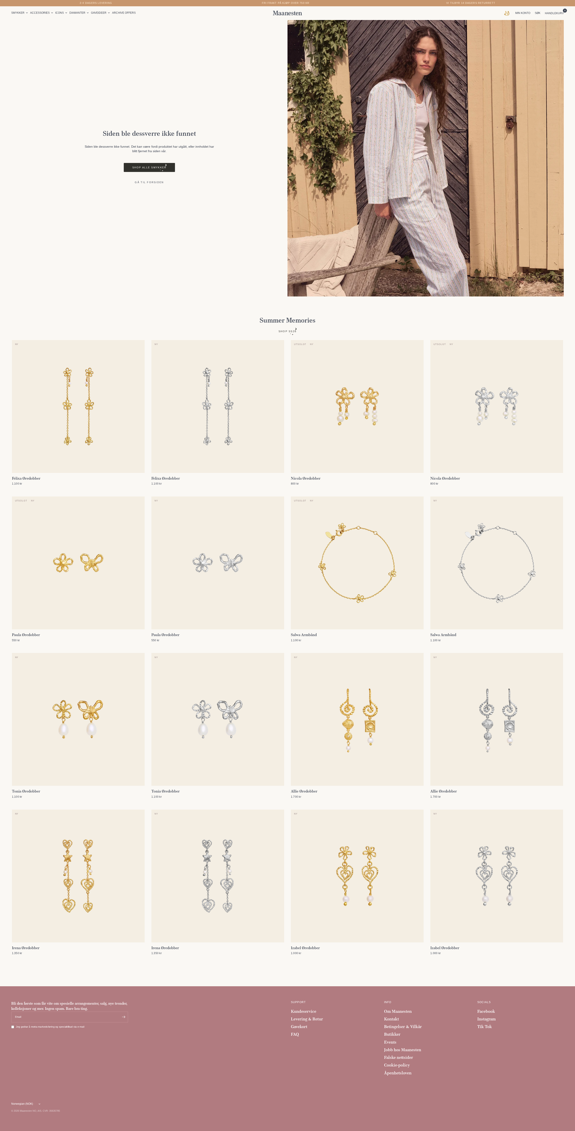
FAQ (295, 1034)
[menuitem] (20, 13)
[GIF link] (508, 13)
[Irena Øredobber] (78, 876)
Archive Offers (124, 12)
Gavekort (299, 1026)
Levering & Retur (307, 1019)
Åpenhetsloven (397, 1072)
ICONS (59, 12)
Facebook (486, 1011)
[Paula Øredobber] (78, 562)
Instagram (486, 1019)
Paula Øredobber (26, 634)
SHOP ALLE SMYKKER (149, 167)
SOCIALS (484, 1002)
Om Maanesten (398, 1011)
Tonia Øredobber (26, 791)
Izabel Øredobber (305, 948)
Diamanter (77, 12)
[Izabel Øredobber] (357, 876)
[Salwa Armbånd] (357, 562)
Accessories (40, 12)
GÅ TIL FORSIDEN (149, 182)
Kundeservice (303, 1011)
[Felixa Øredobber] (78, 406)
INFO (387, 1002)
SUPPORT (298, 1002)
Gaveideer (98, 12)
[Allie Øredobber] (357, 719)
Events (390, 1042)
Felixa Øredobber (26, 478)
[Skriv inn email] (123, 1017)
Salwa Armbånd (304, 634)
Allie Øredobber (304, 791)
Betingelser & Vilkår (403, 1026)
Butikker (392, 1034)
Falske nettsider (398, 1057)
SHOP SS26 (288, 331)
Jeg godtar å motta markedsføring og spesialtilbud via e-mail (50, 1026)
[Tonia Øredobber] (78, 719)
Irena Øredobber (26, 948)
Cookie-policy (397, 1065)
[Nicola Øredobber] (357, 406)
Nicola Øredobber (306, 478)
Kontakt (391, 1019)
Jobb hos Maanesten (402, 1049)
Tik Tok (484, 1026)
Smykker (17, 12)
